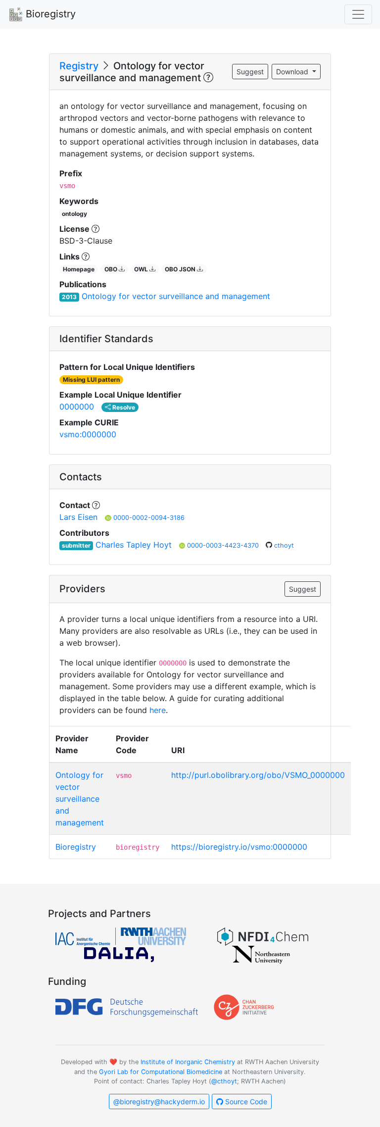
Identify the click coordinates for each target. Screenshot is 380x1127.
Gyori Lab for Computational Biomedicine (160, 1072)
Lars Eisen (78, 517)
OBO (111, 269)
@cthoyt (224, 1081)
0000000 (76, 406)
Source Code (245, 1101)
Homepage (79, 269)
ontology (74, 213)
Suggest (250, 71)
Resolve (123, 407)
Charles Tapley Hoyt (133, 545)
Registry (78, 66)
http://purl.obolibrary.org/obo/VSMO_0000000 (258, 775)
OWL (141, 269)
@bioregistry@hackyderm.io (159, 1101)
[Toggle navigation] (358, 14)
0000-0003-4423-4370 (224, 545)
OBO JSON (181, 269)
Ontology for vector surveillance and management (176, 296)
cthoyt (284, 545)
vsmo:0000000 (87, 434)
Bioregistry (49, 14)
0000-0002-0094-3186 (149, 517)
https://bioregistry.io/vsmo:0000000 (239, 847)
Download (293, 71)
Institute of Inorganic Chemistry (188, 1062)
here (157, 710)
